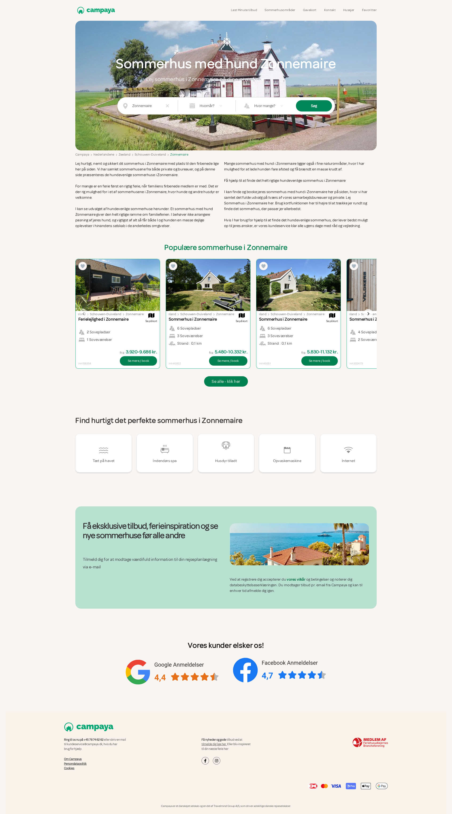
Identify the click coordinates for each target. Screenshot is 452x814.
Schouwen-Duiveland (150, 155)
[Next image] (368, 313)
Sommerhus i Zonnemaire (245, 203)
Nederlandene (103, 155)
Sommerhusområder (280, 10)
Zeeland (124, 155)
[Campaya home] (95, 10)
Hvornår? (207, 105)
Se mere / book (138, 361)
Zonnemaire (179, 155)
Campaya (82, 155)
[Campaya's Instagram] (216, 760)
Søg (314, 105)
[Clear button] (167, 106)
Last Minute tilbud (244, 10)
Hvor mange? (264, 105)
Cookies (69, 768)
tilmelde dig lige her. (214, 744)
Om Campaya (73, 759)
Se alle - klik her (226, 381)
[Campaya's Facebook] (205, 760)
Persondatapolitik (75, 763)
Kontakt (330, 10)
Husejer (348, 10)
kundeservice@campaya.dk (84, 744)
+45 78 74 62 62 (94, 740)
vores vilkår (296, 579)
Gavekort (310, 10)
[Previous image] (84, 313)
